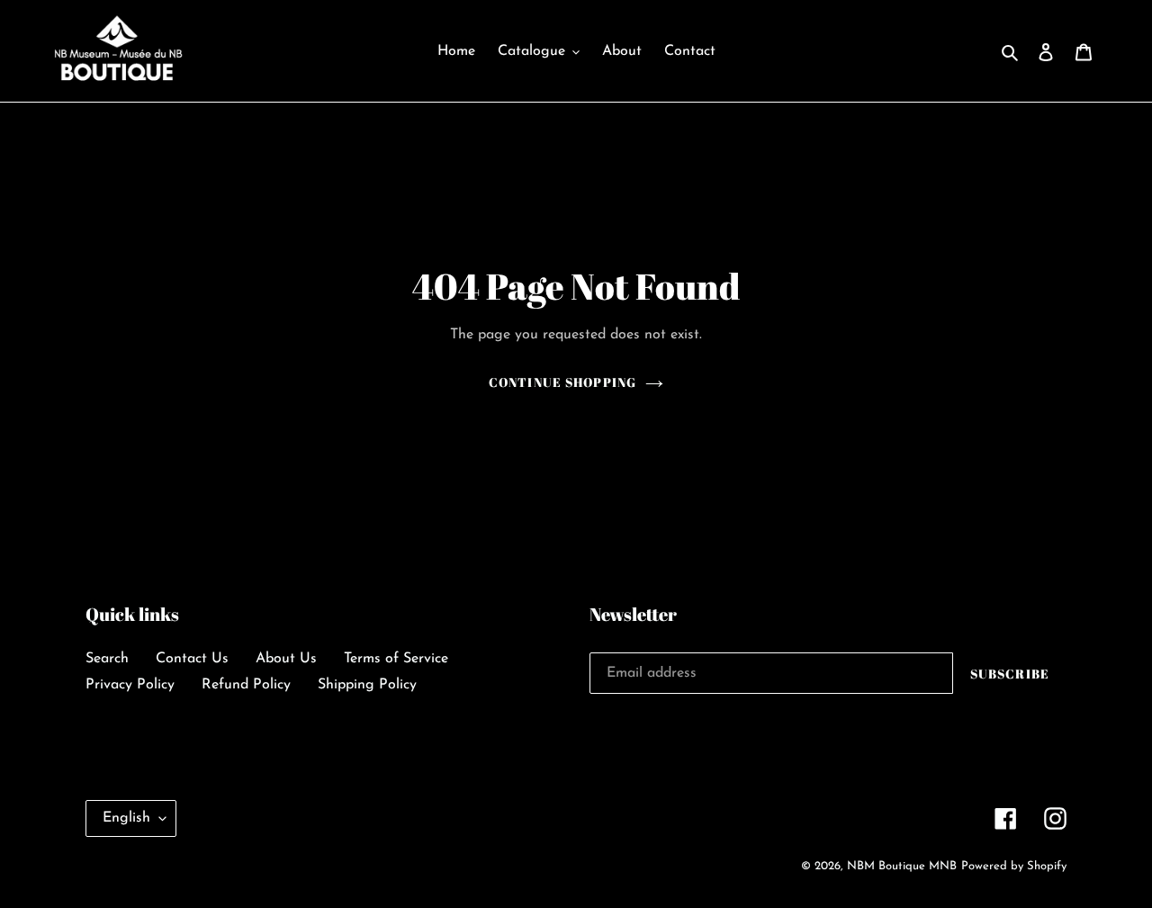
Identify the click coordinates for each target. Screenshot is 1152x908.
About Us (286, 659)
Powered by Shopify (1013, 866)
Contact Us (192, 659)
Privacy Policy (130, 685)
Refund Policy (246, 685)
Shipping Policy (367, 685)
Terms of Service (396, 659)
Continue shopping (562, 382)
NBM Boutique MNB (902, 866)
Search (107, 659)
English (126, 818)
